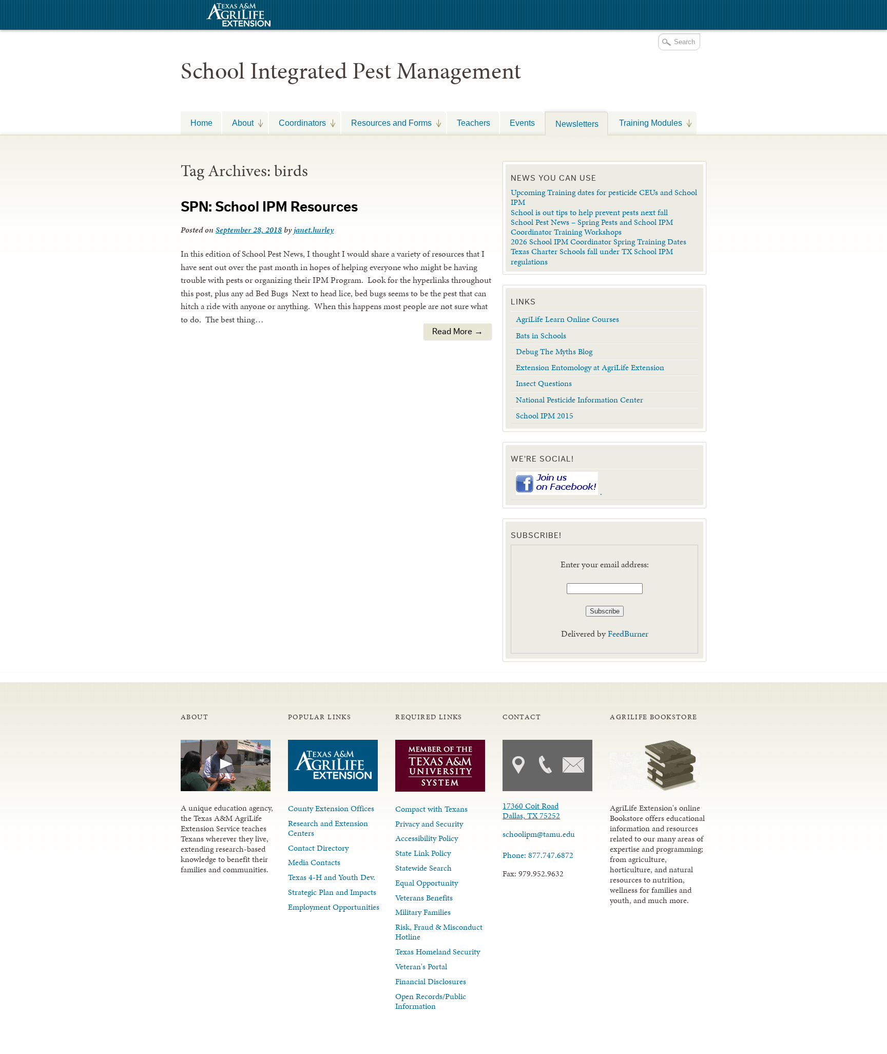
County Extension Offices (331, 808)
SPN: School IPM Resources (269, 207)
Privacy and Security (429, 824)
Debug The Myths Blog (554, 351)
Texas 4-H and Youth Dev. (331, 877)
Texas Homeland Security (437, 951)
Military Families (423, 912)
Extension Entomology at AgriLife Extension (590, 367)
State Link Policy (423, 853)
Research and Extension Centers (328, 828)
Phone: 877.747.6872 (538, 855)
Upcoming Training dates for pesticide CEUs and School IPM (604, 197)
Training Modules (645, 122)
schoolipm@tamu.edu (539, 834)
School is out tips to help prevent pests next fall (589, 212)
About (238, 122)
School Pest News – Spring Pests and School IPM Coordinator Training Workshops (592, 227)
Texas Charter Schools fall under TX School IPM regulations (592, 256)
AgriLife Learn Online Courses (567, 319)
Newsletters (577, 123)
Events (522, 122)
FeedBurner (628, 633)
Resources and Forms (386, 122)
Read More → (457, 331)
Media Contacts (314, 862)
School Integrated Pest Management (351, 70)
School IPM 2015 (544, 415)
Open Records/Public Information (430, 1001)
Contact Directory (318, 848)
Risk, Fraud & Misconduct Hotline (439, 932)
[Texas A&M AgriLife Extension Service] (237, 16)
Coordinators (297, 122)
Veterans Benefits (424, 898)
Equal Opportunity (426, 883)
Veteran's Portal (421, 966)
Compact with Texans (431, 809)
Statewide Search (423, 868)
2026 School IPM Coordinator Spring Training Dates (598, 241)
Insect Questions (544, 383)
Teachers (473, 122)
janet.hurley (314, 230)
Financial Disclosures (430, 981)
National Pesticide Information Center (579, 400)
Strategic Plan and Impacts (332, 892)
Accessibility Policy (426, 838)
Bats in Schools (541, 335)
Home (201, 122)
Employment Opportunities (333, 907)
